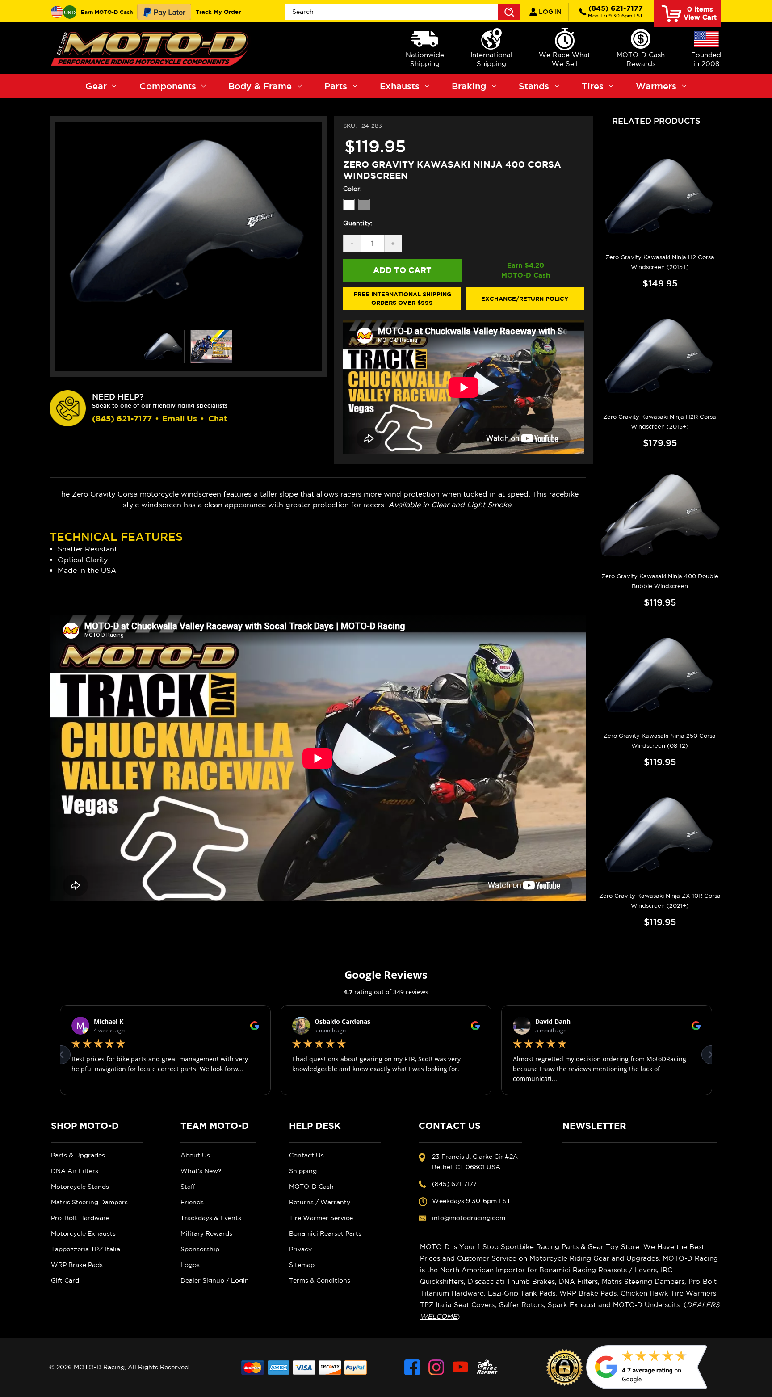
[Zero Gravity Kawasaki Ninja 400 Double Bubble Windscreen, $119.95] (659, 516)
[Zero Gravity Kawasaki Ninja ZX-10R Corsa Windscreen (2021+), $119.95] (659, 835)
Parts (335, 86)
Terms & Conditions (319, 1280)
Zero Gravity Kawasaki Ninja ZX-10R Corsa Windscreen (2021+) (660, 900)
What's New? (201, 1170)
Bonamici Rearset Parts (325, 1233)
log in (549, 11)
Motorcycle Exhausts (83, 1233)
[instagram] (436, 1367)
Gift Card (65, 1280)
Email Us (179, 418)
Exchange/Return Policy (524, 298)
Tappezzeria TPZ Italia (85, 1249)
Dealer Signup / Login (214, 1280)
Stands (534, 86)
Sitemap (302, 1264)
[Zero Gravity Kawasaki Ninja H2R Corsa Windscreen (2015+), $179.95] (659, 356)
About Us (195, 1155)
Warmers (656, 86)
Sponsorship (199, 1249)
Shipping (303, 1170)
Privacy (300, 1249)
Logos (190, 1264)
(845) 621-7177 (615, 11)
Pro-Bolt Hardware (80, 1217)
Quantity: (358, 223)
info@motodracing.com (468, 1217)
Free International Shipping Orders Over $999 (402, 298)
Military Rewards (206, 1233)
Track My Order (218, 11)
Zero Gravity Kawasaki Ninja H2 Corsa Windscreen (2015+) (659, 262)
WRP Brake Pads (77, 1264)
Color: (352, 188)
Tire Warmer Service (321, 1217)
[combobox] (402, 12)
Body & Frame (260, 86)
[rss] (487, 1367)
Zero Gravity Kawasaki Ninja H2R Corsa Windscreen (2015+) (659, 421)
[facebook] (412, 1367)
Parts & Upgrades (78, 1155)
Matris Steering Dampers (89, 1202)
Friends (192, 1202)
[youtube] (460, 1367)
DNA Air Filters (74, 1170)
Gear (96, 86)
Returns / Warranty (319, 1202)
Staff (187, 1186)
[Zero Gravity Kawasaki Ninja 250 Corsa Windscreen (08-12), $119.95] (659, 675)
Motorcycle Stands (80, 1186)
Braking (469, 86)
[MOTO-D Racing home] (151, 48)
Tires (593, 86)
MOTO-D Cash (311, 1186)
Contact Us (306, 1155)
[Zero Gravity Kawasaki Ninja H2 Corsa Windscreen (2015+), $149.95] (659, 196)
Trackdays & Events (210, 1217)
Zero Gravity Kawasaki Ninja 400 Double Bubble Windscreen (659, 581)
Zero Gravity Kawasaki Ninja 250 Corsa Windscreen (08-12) (660, 740)
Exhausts (400, 86)
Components (167, 86)
